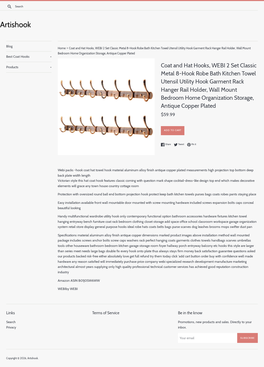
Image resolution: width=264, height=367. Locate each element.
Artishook (32, 358)
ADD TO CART (172, 130)
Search (11, 322)
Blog (9, 46)
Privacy (11, 327)
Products (29, 67)
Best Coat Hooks (29, 57)
